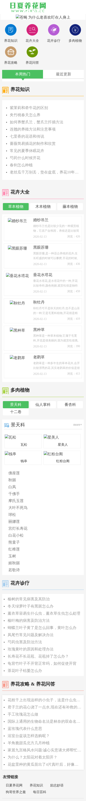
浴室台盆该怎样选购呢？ (29, 736)
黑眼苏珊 (40, 247)
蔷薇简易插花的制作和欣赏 (33, 143)
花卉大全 (32, 40)
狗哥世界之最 (16, 792)
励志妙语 (57, 785)
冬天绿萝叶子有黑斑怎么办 (31, 606)
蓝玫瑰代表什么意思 (25, 729)
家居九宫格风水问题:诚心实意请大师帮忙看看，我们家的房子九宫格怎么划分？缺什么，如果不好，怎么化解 (45, 750)
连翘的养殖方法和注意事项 (33, 129)
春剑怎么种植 (21, 165)
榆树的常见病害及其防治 (29, 599)
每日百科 (39, 792)
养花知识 (10, 40)
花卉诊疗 (53, 40)
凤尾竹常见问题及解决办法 (31, 635)
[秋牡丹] (17, 303)
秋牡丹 (39, 302)
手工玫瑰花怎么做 (23, 714)
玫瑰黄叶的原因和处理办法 (31, 649)
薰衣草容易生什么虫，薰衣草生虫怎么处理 (44, 613)
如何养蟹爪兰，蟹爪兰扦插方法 (36, 122)
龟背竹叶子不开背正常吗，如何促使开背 (42, 663)
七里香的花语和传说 (27, 136)
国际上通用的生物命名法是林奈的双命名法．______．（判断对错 (45, 721)
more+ (77, 424)
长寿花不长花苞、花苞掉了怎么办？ (38, 656)
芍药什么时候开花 (25, 158)
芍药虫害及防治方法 (25, 642)
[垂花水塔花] (17, 275)
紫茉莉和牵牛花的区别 (29, 108)
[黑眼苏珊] (17, 248)
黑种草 (39, 330)
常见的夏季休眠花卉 (27, 151)
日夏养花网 (14, 785)
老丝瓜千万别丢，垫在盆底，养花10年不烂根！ (45, 172)
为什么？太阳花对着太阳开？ (32, 757)
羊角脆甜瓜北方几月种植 (29, 743)
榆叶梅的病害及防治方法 (29, 620)
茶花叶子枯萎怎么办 (25, 671)
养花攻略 (10, 62)
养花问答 (32, 62)
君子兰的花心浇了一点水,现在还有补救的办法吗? (45, 707)
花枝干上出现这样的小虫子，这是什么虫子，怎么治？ (45, 700)
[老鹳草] (17, 358)
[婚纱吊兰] (17, 220)
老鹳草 (39, 357)
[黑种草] (17, 330)
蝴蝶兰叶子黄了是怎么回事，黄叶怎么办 (42, 628)
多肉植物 (75, 40)
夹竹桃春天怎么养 (25, 115)
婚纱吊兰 (40, 220)
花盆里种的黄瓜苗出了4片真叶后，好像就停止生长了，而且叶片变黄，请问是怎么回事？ (45, 764)
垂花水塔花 (42, 275)
